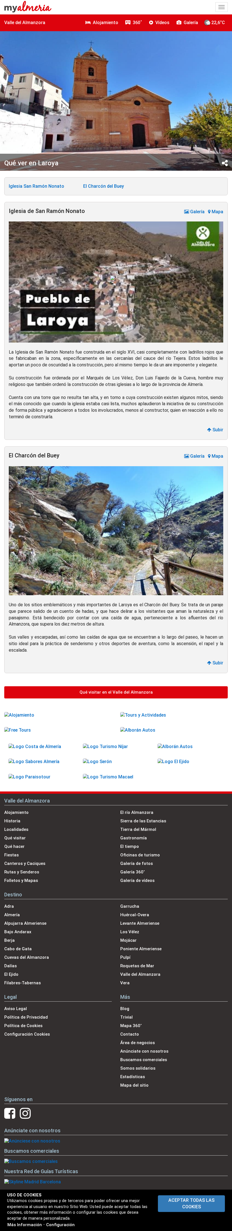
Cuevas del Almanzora (26, 957)
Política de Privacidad (26, 1017)
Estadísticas (132, 1076)
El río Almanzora (136, 812)
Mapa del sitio (134, 1085)
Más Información (24, 1224)
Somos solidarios (137, 1068)
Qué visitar (15, 838)
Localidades (16, 829)
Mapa (216, 211)
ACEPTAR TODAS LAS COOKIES (191, 1203)
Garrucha (129, 906)
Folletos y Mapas (21, 880)
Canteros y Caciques (24, 863)
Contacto (129, 1034)
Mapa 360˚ (131, 1025)
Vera (125, 982)
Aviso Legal (15, 1008)
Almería (12, 914)
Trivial (126, 1017)
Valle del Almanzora (24, 22)
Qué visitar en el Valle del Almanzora (116, 692)
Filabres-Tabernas (22, 982)
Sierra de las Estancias (143, 821)
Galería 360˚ (132, 872)
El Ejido (11, 974)
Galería (197, 211)
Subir (217, 429)
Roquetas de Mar (137, 965)
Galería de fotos (136, 863)
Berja (9, 940)
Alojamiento (16, 812)
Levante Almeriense (139, 923)
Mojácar (128, 940)
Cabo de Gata (18, 948)
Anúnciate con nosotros (144, 1051)
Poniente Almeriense (141, 948)
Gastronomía (133, 838)
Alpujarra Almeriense (25, 923)
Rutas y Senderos (21, 872)
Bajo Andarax (17, 931)
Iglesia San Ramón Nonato (36, 186)
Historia (12, 821)
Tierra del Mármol (138, 829)
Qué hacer (14, 846)
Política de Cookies (23, 1025)
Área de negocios (137, 1042)
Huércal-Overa (134, 914)
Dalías (10, 965)
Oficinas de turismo (140, 855)
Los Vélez (129, 931)
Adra (9, 906)
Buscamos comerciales (143, 1059)
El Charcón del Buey (103, 186)
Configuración (60, 1224)
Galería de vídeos (137, 880)
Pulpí (125, 957)
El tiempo (129, 846)
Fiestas (11, 855)
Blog (124, 1008)
